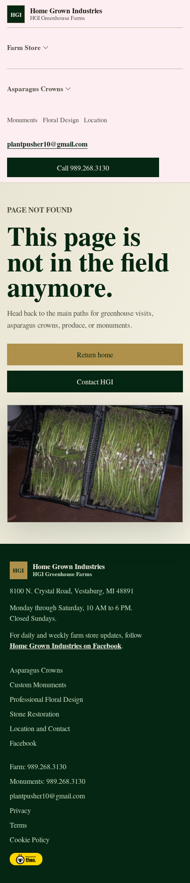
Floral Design (61, 119)
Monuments (22, 119)
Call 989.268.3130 (83, 167)
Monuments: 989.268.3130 (47, 781)
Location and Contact (40, 728)
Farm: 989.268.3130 (38, 766)
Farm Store (24, 47)
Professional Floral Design (46, 699)
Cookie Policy (29, 839)
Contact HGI (95, 381)
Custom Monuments (38, 684)
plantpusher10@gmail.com (47, 144)
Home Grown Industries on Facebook (66, 645)
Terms (18, 824)
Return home (95, 354)
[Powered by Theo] (26, 859)
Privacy (20, 810)
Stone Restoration (34, 713)
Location (95, 119)
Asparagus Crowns (35, 88)
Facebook (23, 742)
